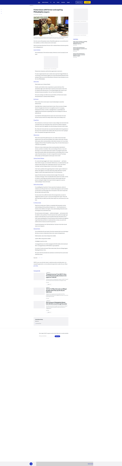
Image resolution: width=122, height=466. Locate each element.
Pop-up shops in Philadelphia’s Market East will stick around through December (56, 303)
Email (42, 258)
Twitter (40, 258)
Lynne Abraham (37, 49)
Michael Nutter (37, 228)
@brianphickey (38, 323)
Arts (54, 2)
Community (31, 5)
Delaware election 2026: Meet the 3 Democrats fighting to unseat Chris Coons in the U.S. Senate (80, 48)
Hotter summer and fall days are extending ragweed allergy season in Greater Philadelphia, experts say (80, 42)
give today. (36, 265)
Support (68, 2)
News (39, 2)
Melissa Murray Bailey (38, 184)
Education (63, 2)
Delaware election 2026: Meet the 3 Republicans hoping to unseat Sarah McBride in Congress (79, 54)
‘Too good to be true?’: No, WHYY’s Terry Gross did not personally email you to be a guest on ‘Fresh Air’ (56, 275)
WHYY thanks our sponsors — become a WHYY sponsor (50, 68)
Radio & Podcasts (45, 2)
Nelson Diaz (36, 81)
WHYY (32, 2)
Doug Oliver (36, 120)
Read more (37, 321)
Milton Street (36, 135)
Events (58, 2)
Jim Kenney (36, 99)
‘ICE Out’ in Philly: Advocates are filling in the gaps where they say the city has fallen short (56, 290)
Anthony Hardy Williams (39, 158)
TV (50, 2)
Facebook (38, 258)
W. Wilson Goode (37, 202)
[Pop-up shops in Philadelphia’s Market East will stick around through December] (39, 305)
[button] (31, 463)
